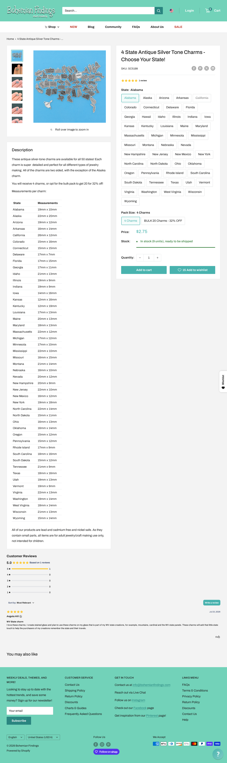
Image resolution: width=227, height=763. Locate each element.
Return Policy (73, 696)
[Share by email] (213, 68)
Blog (91, 27)
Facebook (140, 708)
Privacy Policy (191, 696)
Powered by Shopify (18, 750)
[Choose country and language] (171, 11)
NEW (73, 27)
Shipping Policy (75, 690)
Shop (52, 27)
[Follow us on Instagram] (102, 744)
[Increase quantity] (157, 257)
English (12, 737)
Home (10, 38)
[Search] (159, 10)
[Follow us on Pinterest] (108, 744)
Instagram (138, 700)
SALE (178, 27)
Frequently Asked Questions (83, 714)
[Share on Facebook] (194, 68)
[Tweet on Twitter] (206, 68)
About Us (157, 27)
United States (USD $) (40, 737)
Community (113, 27)
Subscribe (19, 720)
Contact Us (72, 684)
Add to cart (144, 270)
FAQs (136, 27)
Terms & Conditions (195, 690)
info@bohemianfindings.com (151, 685)
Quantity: (127, 257)
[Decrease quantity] (139, 257)
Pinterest (152, 715)
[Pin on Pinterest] (200, 68)
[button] (218, 754)
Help (185, 719)
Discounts (71, 702)
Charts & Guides (75, 708)
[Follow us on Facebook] (95, 744)
